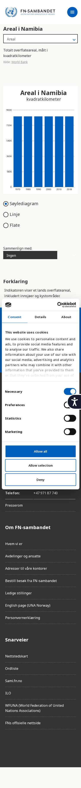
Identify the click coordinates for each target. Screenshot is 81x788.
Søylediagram (24, 203)
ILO (8, 693)
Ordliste (11, 668)
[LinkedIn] (32, 744)
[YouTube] (57, 744)
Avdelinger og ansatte (23, 556)
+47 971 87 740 (45, 493)
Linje (15, 214)
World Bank (19, 62)
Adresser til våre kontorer (26, 568)
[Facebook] (8, 744)
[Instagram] (20, 744)
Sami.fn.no (13, 680)
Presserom (14, 505)
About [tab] (66, 317)
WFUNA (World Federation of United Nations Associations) (34, 708)
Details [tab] (40, 317)
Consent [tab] (14, 317)
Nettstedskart (16, 656)
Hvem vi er (13, 543)
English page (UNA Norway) (27, 605)
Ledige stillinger (18, 593)
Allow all (40, 451)
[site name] (30, 12)
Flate (15, 225)
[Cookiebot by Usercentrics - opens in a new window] (57, 305)
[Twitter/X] (44, 744)
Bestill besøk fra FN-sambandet (31, 580)
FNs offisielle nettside (23, 723)
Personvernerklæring (22, 617)
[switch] (70, 418)
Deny (40, 479)
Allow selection (41, 465)
